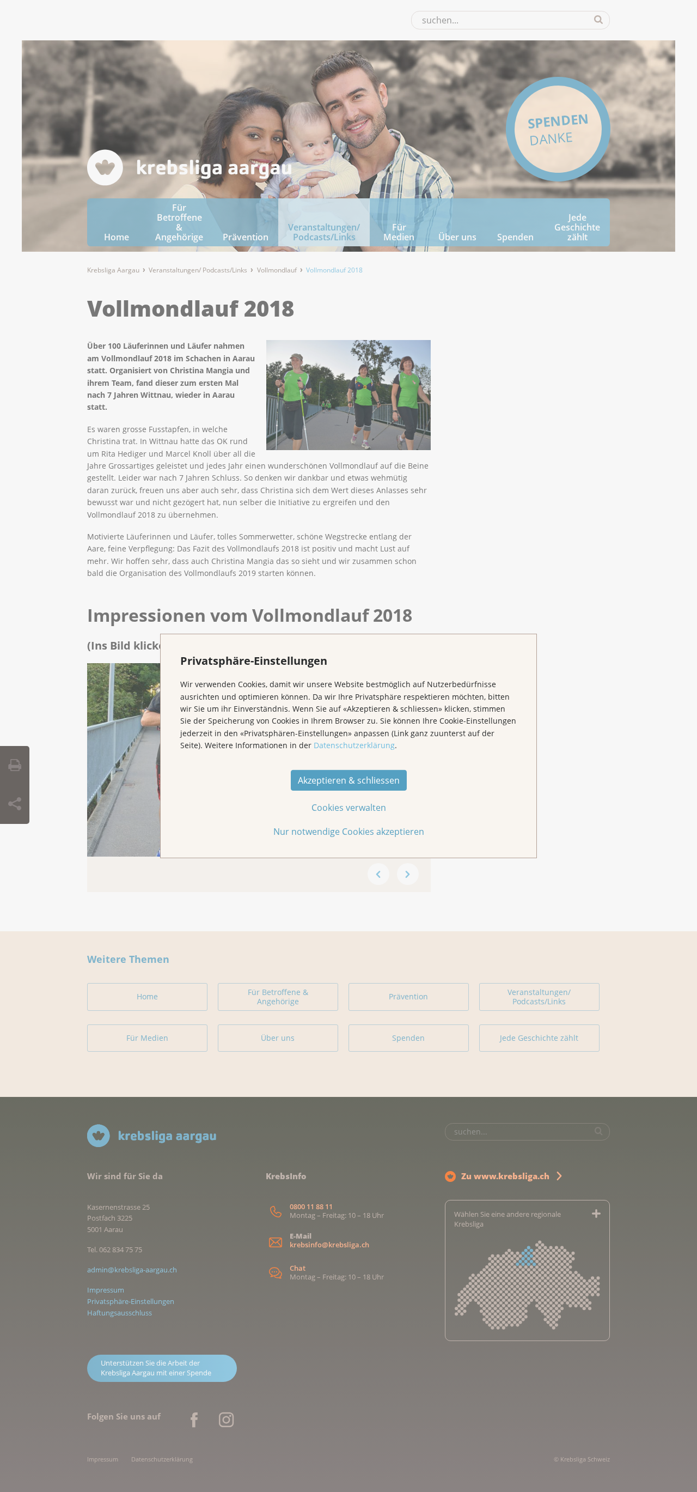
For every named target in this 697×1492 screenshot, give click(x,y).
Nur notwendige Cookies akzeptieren (348, 832)
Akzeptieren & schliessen (349, 780)
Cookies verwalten (348, 808)
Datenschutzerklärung (354, 745)
